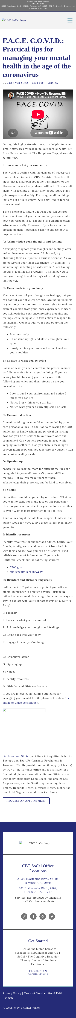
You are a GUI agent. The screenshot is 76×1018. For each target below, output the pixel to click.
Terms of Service (35, 993)
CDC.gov (16, 567)
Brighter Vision (30, 1007)
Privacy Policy (12, 993)
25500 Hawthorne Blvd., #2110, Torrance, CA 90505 (24, 6)
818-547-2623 (38, 4)
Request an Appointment (26, 800)
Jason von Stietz (17, 82)
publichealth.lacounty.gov (26, 571)
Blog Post (38, 82)
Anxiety (53, 82)
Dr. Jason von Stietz (15, 756)
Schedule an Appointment (38, 1)
